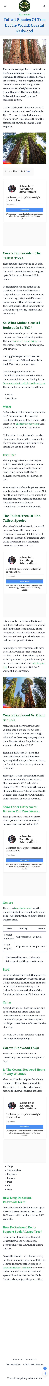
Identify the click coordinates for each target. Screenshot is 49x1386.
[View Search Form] (44, 6)
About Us (17, 1359)
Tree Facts (24, 15)
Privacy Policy (13, 1364)
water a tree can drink (25, 341)
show (27, 171)
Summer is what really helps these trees (24, 383)
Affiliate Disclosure (33, 1364)
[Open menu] (5, 6)
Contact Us (31, 1359)
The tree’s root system (27, 423)
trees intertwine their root (17, 1267)
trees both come (22, 908)
